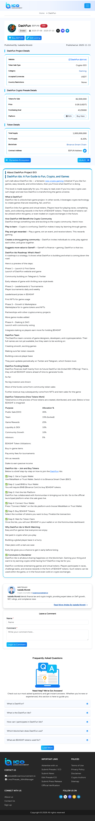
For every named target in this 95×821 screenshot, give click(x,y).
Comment (12, 628)
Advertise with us (50, 765)
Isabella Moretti (23, 590)
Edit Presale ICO (49, 777)
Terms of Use (77, 765)
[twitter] (58, 31)
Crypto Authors (78, 777)
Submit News (48, 773)
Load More (47, 747)
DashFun (78, 59)
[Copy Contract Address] (85, 151)
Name (10, 618)
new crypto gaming (54, 181)
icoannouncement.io (40, 593)
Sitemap (75, 781)
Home (41, 13)
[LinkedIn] (78, 796)
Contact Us (9, 801)
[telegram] (67, 31)
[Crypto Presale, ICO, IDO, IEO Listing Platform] (14, 6)
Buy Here (80, 116)
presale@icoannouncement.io (21, 776)
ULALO (82, 160)
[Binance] (74, 796)
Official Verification (51, 785)
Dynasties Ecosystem (19, 160)
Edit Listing (34, 38)
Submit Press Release (52, 781)
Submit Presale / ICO (51, 769)
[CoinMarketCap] (69, 796)
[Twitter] (65, 796)
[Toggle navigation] (87, 5)
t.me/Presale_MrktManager (20, 779)
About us (8, 797)
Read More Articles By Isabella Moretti (69, 605)
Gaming (82, 71)
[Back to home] (16, 762)
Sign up (8, 805)
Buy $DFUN (17, 38)
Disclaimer (76, 773)
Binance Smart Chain (76, 144)
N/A (69, 116)
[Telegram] (61, 796)
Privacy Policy (77, 769)
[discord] (63, 31)
